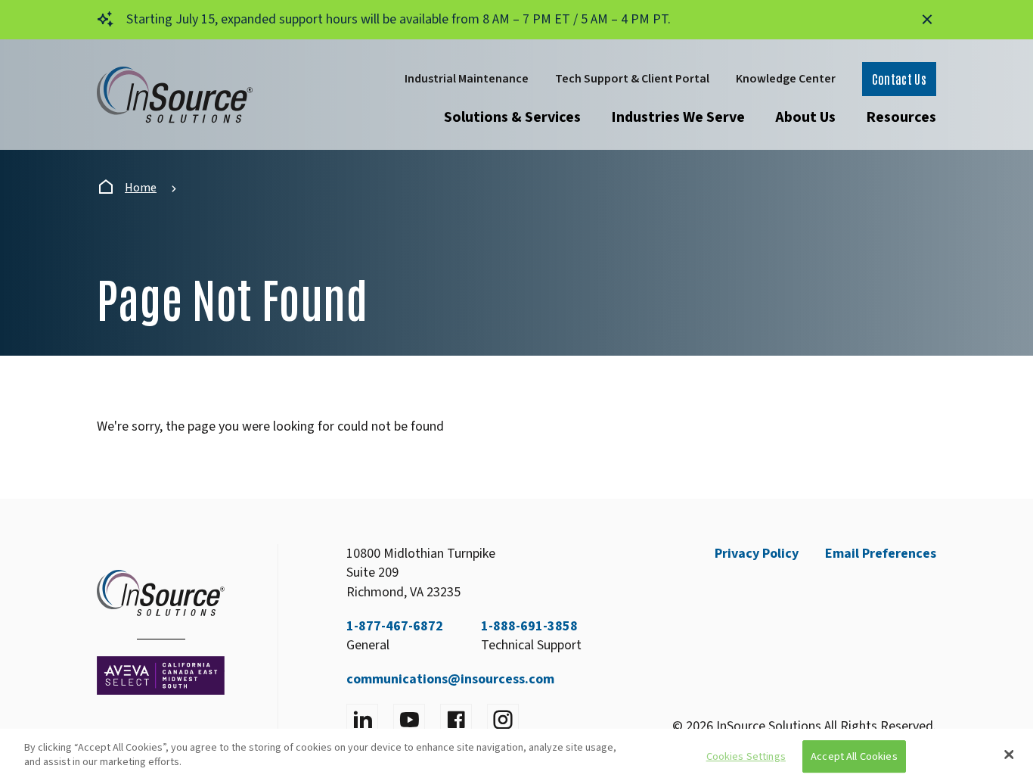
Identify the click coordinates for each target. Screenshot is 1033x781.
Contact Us (899, 78)
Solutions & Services (512, 117)
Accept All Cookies (854, 756)
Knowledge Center (786, 78)
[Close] (1008, 754)
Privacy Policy (757, 553)
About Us (805, 117)
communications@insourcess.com (450, 679)
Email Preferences (880, 553)
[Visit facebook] (456, 720)
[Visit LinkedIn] (362, 720)
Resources (901, 117)
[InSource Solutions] (175, 95)
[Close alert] (927, 20)
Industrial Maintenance (467, 78)
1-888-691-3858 (529, 626)
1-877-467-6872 (394, 626)
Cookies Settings (746, 756)
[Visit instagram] (503, 720)
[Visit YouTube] (409, 720)
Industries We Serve (678, 117)
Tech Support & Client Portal (632, 78)
